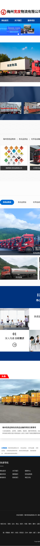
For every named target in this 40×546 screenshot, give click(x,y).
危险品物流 (7, 202)
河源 (25, 524)
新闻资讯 (3, 477)
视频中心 (28, 471)
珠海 (9, 524)
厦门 (34, 532)
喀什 (12, 532)
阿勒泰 (8, 532)
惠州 (34, 524)
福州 (30, 532)
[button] (18, 34)
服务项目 (31, 21)
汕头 (13, 524)
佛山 (17, 524)
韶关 (21, 524)
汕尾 (38, 524)
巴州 (26, 532)
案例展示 (15, 474)
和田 (16, 532)
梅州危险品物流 (9, 139)
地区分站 (28, 477)
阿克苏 (22, 532)
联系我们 (15, 477)
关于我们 (18, 21)
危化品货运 (23, 139)
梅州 (30, 524)
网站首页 (4, 21)
